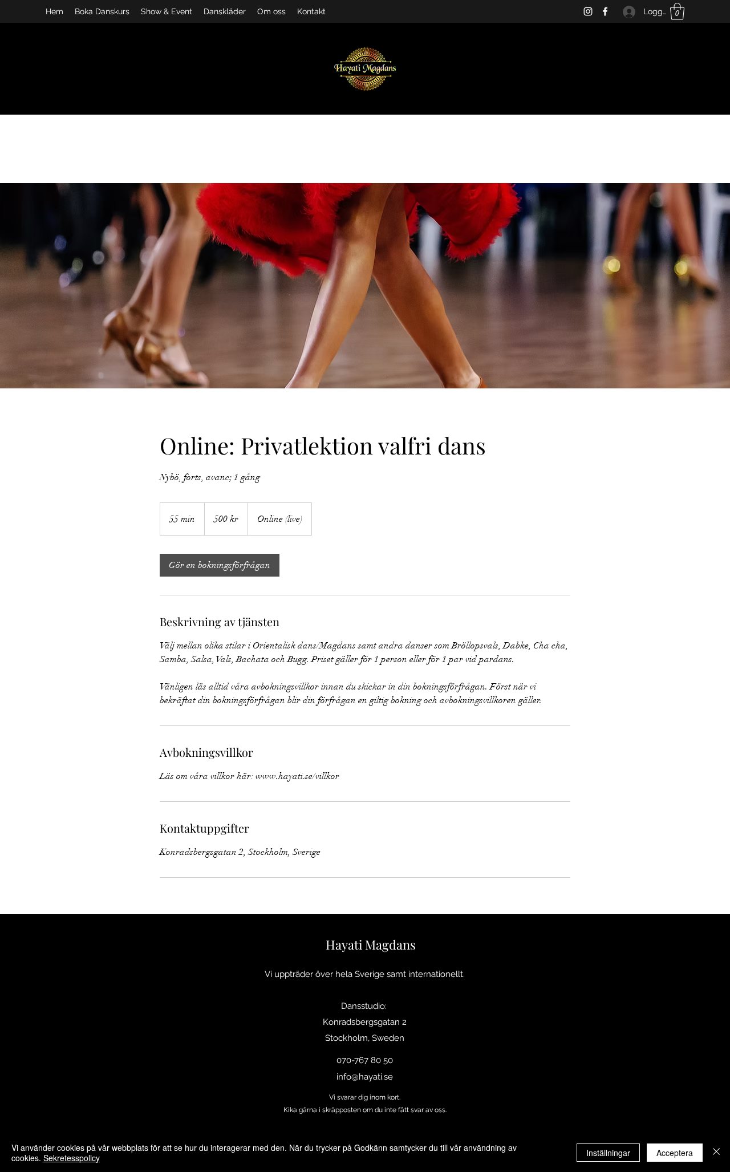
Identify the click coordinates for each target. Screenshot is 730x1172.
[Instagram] (588, 11)
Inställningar (608, 1152)
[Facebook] (605, 11)
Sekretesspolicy (71, 1157)
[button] (677, 11)
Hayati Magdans (371, 944)
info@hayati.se (364, 1077)
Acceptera (674, 1152)
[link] (219, 565)
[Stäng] (716, 1152)
